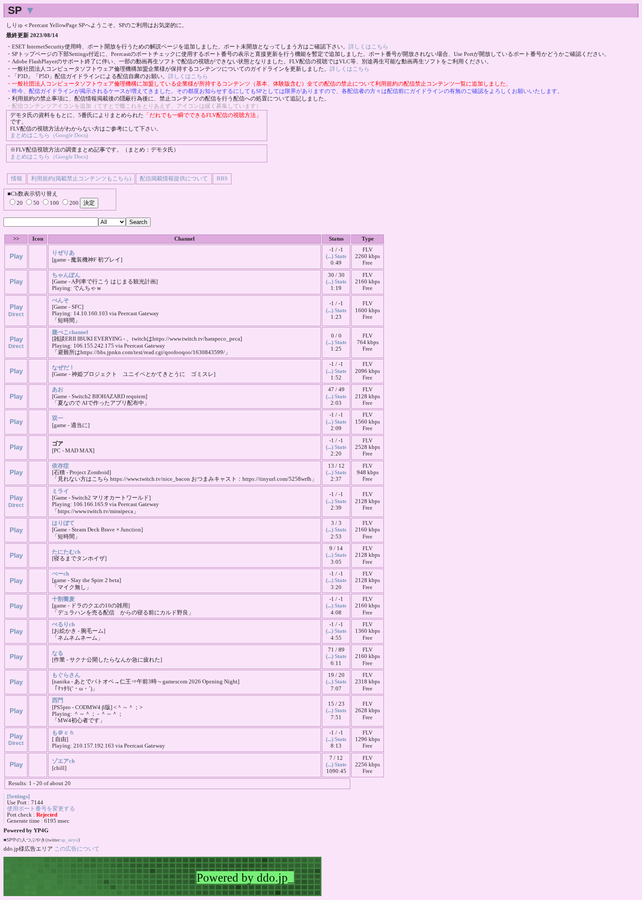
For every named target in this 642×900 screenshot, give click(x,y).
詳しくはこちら (368, 47)
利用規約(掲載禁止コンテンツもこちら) (81, 179)
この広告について (77, 848)
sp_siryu (69, 839)
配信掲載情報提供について (174, 179)
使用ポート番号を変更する (41, 809)
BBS (222, 179)
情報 (16, 179)
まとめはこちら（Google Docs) (49, 135)
